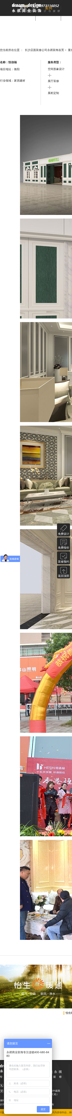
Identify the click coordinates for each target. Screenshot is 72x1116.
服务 (23, 18)
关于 (36, 29)
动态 (48, 18)
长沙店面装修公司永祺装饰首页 (44, 50)
